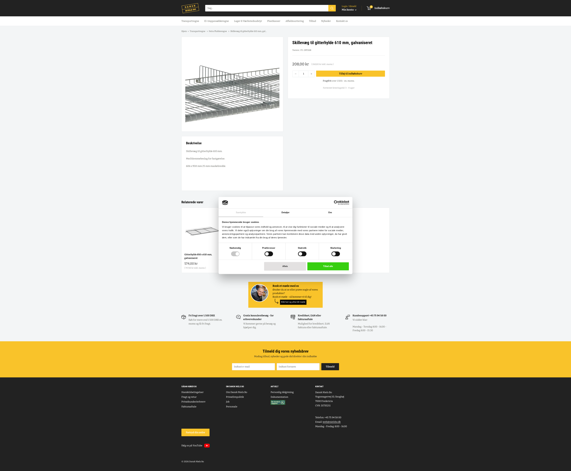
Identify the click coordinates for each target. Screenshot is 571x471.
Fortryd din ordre (195, 432)
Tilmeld (330, 366)
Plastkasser (273, 21)
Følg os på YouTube (191, 445)
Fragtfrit (327, 80)
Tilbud (312, 21)
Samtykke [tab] (241, 212)
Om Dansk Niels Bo (236, 392)
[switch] (269, 254)
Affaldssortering (295, 21)
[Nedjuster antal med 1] (295, 74)
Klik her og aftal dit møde (293, 302)
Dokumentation (279, 397)
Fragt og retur (189, 397)
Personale (231, 406)
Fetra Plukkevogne (218, 31)
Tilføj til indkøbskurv (350, 73)
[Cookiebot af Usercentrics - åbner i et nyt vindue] (336, 202)
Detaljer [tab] (285, 212)
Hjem (184, 31)
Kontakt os (342, 21)
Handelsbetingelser (192, 392)
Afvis (285, 266)
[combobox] (266, 8)
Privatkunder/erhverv (193, 401)
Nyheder (326, 21)
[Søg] (332, 8)
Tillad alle (328, 266)
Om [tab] (330, 212)
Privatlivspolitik (235, 397)
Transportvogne (190, 21)
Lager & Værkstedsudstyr (248, 21)
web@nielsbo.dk (332, 421)
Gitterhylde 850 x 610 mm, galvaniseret (198, 256)
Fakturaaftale (188, 406)
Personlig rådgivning (282, 392)
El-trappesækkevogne (216, 21)
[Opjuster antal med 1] (311, 74)
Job (227, 401)
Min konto (348, 9)
